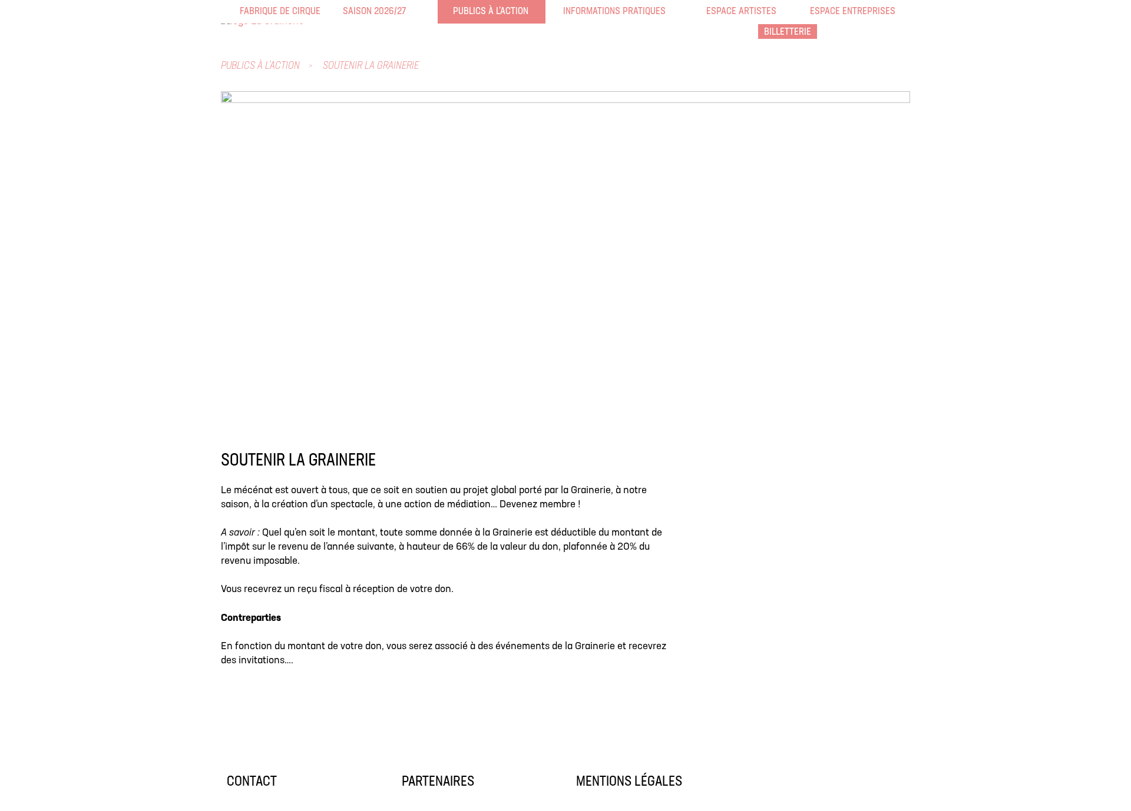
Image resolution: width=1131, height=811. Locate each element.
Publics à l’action (460, 11)
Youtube (901, 32)
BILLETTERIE (787, 32)
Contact (252, 782)
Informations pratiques (570, 11)
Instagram (875, 32)
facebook (849, 32)
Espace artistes (714, 11)
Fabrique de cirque (247, 11)
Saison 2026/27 (350, 11)
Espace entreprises (817, 11)
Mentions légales (629, 782)
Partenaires (438, 782)
